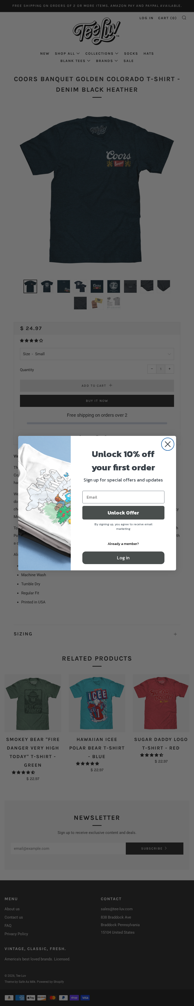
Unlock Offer (123, 512)
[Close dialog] (167, 444)
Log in (123, 557)
